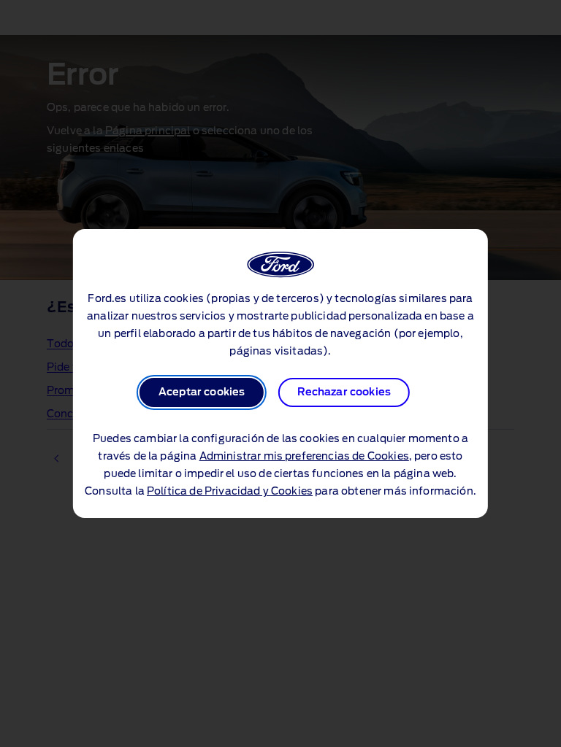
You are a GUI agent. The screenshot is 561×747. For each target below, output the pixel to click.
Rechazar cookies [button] (344, 392)
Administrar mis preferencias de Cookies (304, 457)
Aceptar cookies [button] (202, 392)
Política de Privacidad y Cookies (230, 492)
